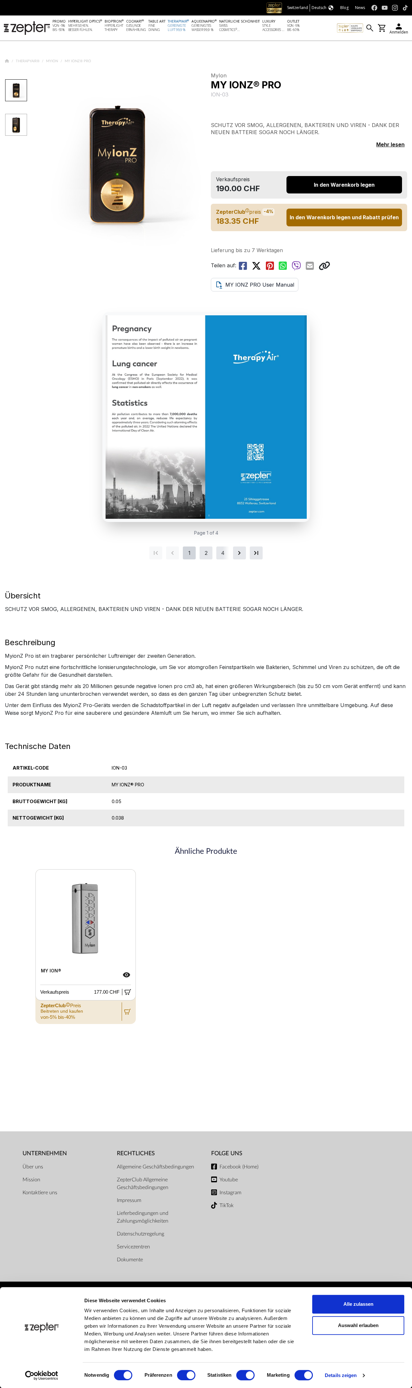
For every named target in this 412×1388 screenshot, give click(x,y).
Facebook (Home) (239, 1166)
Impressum (129, 1200)
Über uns (33, 1166)
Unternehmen (45, 1153)
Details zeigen (341, 1375)
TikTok (227, 1205)
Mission (31, 1179)
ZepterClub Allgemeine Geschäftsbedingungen (142, 1183)
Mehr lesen (390, 144)
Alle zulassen (358, 1304)
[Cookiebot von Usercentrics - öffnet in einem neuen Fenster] (42, 1375)
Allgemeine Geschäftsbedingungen (155, 1166)
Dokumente (130, 1259)
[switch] (186, 1375)
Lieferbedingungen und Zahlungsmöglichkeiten (142, 1217)
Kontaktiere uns (40, 1192)
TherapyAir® (28, 61)
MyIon (52, 61)
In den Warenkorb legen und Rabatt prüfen (344, 217)
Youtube (229, 1179)
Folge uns (226, 1153)
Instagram (230, 1192)
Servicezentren (133, 1246)
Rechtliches (136, 1153)
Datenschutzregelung (140, 1233)
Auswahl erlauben (358, 1325)
